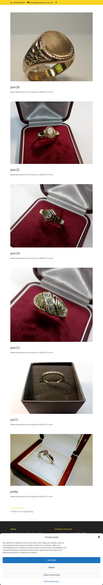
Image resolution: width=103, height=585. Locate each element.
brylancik (28, 92)
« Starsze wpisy (17, 507)
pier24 (15, 253)
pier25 (15, 169)
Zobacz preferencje (51, 575)
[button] (99, 537)
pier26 (15, 87)
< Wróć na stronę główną (21, 511)
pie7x (14, 419)
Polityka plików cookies (51, 581)
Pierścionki (48, 92)
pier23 (15, 347)
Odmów (51, 567)
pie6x (14, 491)
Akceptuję (51, 560)
